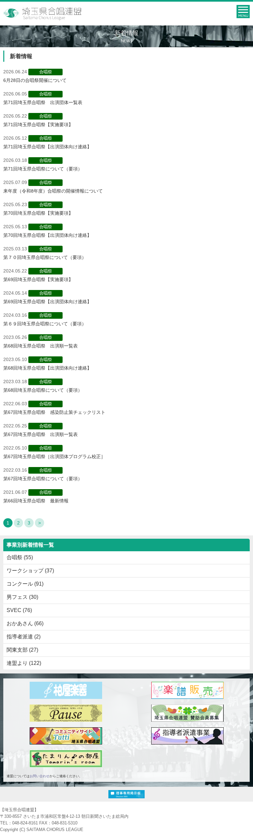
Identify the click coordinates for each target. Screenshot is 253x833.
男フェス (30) (22, 597)
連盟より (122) (24, 663)
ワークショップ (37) (30, 570)
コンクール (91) (25, 584)
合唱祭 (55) (20, 557)
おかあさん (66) (25, 623)
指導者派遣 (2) (24, 636)
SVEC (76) (19, 610)
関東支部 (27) (22, 650)
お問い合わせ (39, 776)
